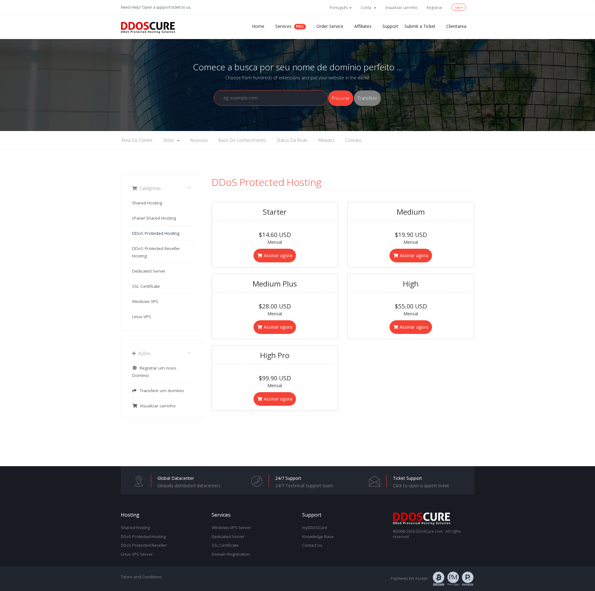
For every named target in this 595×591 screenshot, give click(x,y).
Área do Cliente (136, 140)
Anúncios (199, 140)
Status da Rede (291, 140)
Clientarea (456, 26)
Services (283, 26)
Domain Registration (231, 554)
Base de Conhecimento (242, 140)
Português (339, 7)
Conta (367, 7)
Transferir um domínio (160, 390)
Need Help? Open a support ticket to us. (156, 7)
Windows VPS (145, 301)
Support (390, 26)
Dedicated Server (148, 271)
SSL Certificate (146, 286)
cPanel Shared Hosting (154, 218)
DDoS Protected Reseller (144, 545)
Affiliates (363, 26)
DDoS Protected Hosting (155, 233)
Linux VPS (141, 316)
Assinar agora (277, 255)
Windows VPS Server (231, 527)
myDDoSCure (314, 527)
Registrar (435, 7)
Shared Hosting (147, 203)
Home (258, 26)
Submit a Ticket (419, 26)
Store (169, 140)
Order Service (329, 26)
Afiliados (326, 140)
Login (459, 7)
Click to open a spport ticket (421, 485)
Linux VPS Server (137, 554)
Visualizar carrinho (401, 7)
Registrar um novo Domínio (154, 371)
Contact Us (312, 545)
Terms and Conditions (141, 577)
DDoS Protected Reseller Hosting (156, 252)
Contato (353, 140)
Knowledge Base (318, 536)
